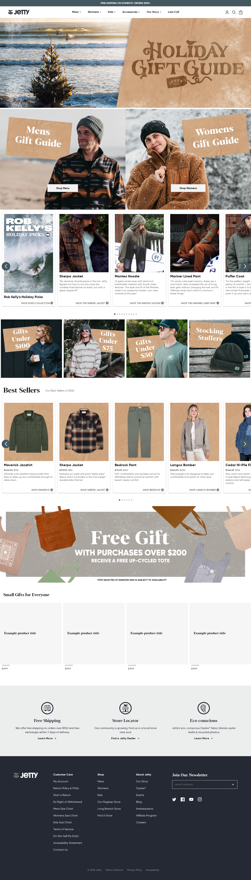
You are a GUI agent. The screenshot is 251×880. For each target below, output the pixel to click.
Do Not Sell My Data (66, 836)
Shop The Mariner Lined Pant (198, 303)
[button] (234, 12)
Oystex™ (141, 788)
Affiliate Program (146, 815)
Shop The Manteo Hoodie (145, 303)
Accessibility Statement (67, 842)
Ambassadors (144, 808)
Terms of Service (63, 829)
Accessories (129, 12)
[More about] (31, 348)
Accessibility (152, 870)
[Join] (232, 784)
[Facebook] (183, 799)
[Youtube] (191, 799)
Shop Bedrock (152, 489)
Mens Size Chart (63, 808)
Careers (141, 822)
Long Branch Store (109, 808)
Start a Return (62, 795)
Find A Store (104, 815)
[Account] (227, 11)
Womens (93, 12)
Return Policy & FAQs (66, 788)
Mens (75, 12)
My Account (60, 781)
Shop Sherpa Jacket (92, 489)
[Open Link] (63, 160)
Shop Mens (62, 188)
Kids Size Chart (62, 822)
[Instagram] (200, 799)
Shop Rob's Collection (35, 303)
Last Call (173, 12)
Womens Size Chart (65, 815)
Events (140, 795)
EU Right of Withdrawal (67, 801)
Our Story (153, 12)
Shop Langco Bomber (202, 489)
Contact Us (60, 849)
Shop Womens (188, 188)
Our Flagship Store (108, 801)
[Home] (19, 12)
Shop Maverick (40, 489)
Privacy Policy (134, 870)
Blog (139, 801)
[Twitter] (174, 799)
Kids (110, 12)
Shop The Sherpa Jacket (90, 303)
